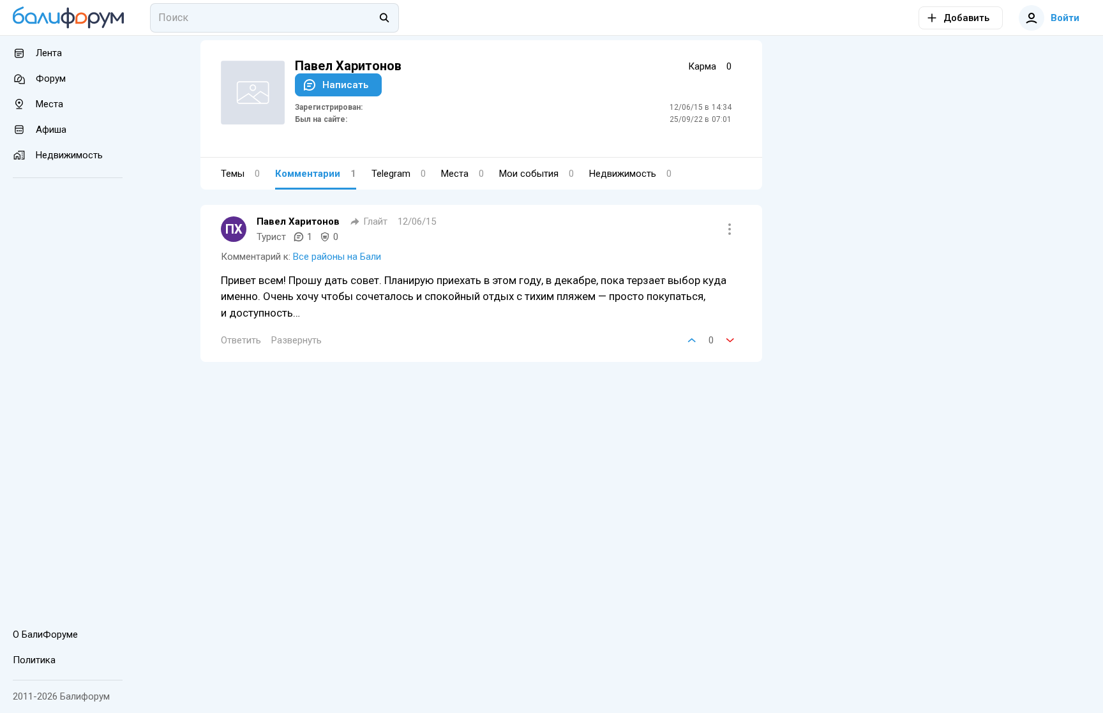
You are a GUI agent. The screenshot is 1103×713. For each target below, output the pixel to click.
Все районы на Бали (337, 256)
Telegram (398, 173)
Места (462, 173)
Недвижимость (630, 173)
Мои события (536, 173)
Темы (240, 173)
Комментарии (315, 173)
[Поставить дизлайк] (730, 340)
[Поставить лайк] (691, 340)
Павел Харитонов (298, 221)
